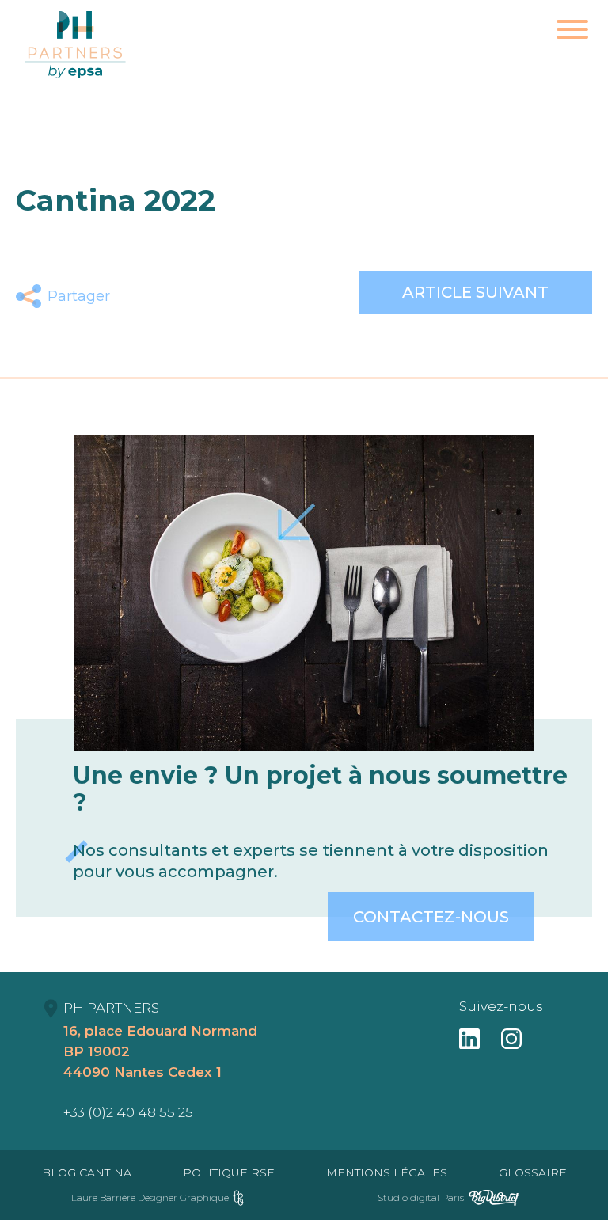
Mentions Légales (386, 1172)
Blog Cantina (86, 1172)
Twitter (173, 296)
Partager (79, 296)
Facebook (135, 296)
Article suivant (475, 292)
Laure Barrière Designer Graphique (150, 1197)
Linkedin (210, 296)
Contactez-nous (431, 916)
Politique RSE (229, 1172)
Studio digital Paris (421, 1197)
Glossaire (533, 1172)
